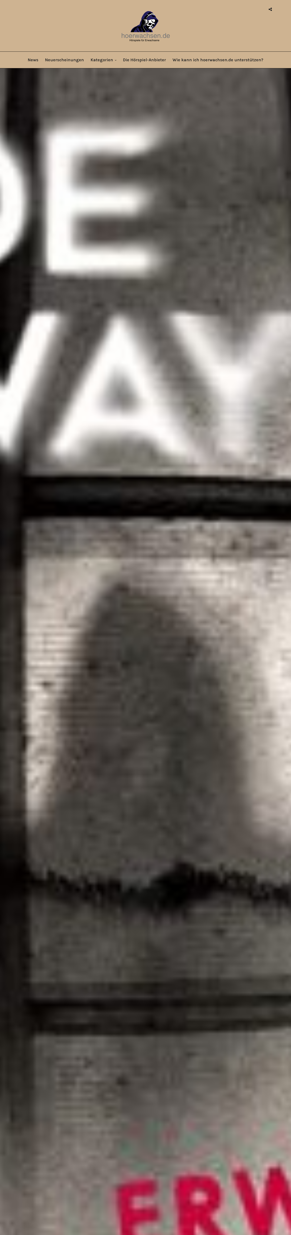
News (33, 59)
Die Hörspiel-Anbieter (144, 59)
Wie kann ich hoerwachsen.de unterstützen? (218, 59)
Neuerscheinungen (64, 59)
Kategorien (102, 59)
